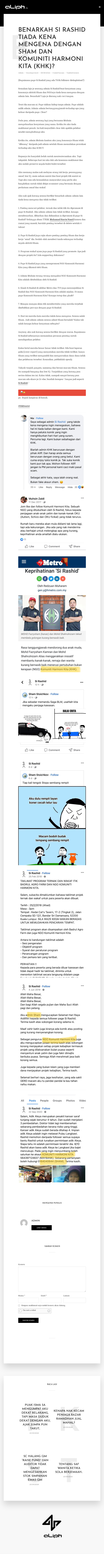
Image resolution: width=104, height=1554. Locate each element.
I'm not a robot (29, 1310)
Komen (21, 1264)
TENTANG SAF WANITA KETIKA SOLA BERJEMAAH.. (69, 1468)
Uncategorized (32, 73)
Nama (21, 1296)
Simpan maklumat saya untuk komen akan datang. (43, 1305)
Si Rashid (23, 383)
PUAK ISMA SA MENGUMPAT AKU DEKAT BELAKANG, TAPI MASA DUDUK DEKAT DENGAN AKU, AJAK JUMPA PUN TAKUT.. (35, 1417)
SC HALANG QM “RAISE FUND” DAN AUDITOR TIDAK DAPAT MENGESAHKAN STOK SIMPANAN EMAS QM (35, 1468)
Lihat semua (41, 1228)
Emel (44, 1296)
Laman (66, 1296)
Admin (20, 73)
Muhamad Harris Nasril (62, 219)
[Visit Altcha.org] (48, 1310)
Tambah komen (72, 73)
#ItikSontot (24, 406)
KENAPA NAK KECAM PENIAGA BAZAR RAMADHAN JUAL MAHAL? (69, 1417)
